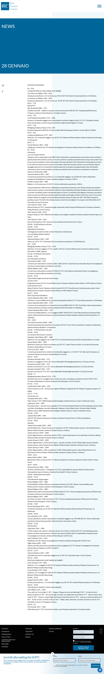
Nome (55, 656)
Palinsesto (28, 628)
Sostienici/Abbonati (55, 628)
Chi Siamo (5, 628)
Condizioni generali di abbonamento (8, 640)
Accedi (51, 631)
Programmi (29, 631)
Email (80, 656)
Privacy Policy (6, 637)
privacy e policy (76, 642)
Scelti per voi (29, 634)
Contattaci (5, 646)
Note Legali (5, 644)
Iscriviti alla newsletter (83, 647)
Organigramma (6, 634)
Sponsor (28, 637)
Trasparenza (5, 631)
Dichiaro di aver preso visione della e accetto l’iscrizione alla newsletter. (82, 642)
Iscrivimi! (96, 666)
